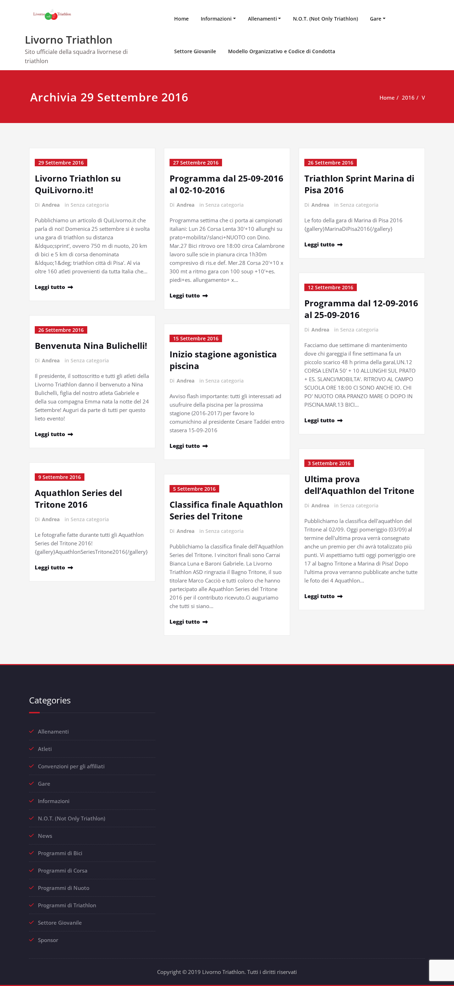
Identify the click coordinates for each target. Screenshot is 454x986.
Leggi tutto (50, 286)
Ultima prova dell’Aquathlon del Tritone (359, 484)
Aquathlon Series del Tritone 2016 (78, 498)
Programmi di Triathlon (67, 905)
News (45, 835)
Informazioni (216, 18)
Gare (375, 18)
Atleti (45, 748)
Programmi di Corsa (63, 870)
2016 (408, 97)
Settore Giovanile (195, 51)
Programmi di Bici (60, 853)
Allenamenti (262, 18)
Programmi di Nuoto (63, 887)
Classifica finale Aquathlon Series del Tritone (226, 510)
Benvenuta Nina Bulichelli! (91, 345)
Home (181, 18)
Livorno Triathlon (68, 39)
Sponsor (48, 939)
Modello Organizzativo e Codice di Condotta (281, 51)
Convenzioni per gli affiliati (71, 766)
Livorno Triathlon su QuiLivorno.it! (78, 184)
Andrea (51, 204)
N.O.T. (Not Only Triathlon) (325, 18)
